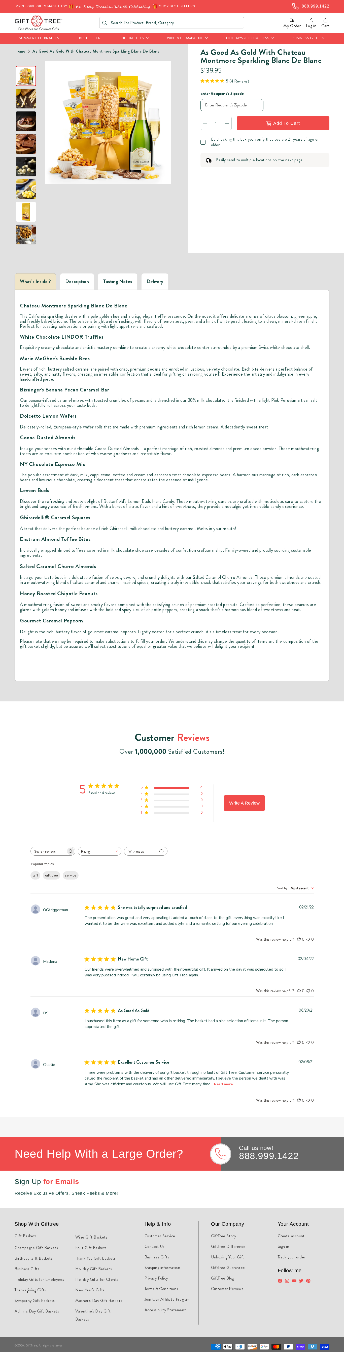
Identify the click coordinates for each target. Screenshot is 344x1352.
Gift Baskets (26, 1236)
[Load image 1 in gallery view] (26, 76)
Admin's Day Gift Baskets (37, 1311)
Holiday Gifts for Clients (96, 1279)
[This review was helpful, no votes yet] (299, 939)
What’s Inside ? (35, 281)
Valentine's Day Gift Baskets (93, 1315)
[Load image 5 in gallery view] (26, 166)
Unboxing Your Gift (227, 1257)
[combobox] (171, 22)
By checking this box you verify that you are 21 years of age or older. (265, 142)
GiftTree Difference (228, 1246)
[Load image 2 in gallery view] (26, 99)
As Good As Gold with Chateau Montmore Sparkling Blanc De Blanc (95, 51)
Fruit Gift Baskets (91, 1248)
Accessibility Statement (165, 1310)
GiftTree (31, 1345)
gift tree (51, 875)
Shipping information (162, 1267)
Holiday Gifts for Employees (39, 1279)
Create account (291, 1236)
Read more (223, 1084)
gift (35, 875)
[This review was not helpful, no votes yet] (308, 939)
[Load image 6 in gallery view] (26, 189)
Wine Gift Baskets (91, 1237)
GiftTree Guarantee (228, 1267)
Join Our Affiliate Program (167, 1299)
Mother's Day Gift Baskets (98, 1300)
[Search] (104, 22)
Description (77, 281)
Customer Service (160, 1236)
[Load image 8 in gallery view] (26, 234)
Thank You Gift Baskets (95, 1258)
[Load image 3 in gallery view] (26, 121)
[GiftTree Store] (38, 23)
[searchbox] (48, 851)
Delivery (155, 281)
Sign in (283, 1246)
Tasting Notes (117, 281)
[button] (135, 38)
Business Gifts (27, 1269)
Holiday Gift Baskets (93, 1269)
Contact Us (155, 1246)
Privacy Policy (156, 1278)
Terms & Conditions (161, 1289)
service (70, 875)
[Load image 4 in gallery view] (26, 144)
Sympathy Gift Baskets (35, 1300)
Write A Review (244, 803)
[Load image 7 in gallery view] (26, 212)
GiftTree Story (223, 1236)
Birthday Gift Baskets (34, 1258)
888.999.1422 (269, 1156)
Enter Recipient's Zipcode (222, 93)
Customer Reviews (227, 1289)
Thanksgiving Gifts (30, 1290)
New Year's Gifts (90, 1290)
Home (20, 51)
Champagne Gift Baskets (36, 1248)
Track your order (292, 1257)
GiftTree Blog (222, 1278)
